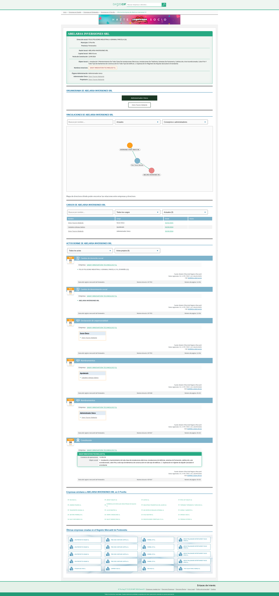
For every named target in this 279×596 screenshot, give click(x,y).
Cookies (213, 589)
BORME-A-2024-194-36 (194, 389)
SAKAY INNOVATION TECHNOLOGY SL (102, 265)
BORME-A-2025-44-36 (195, 278)
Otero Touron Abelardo (96, 76)
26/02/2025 (169, 223)
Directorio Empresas (168, 589)
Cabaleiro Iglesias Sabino (76, 227)
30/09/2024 (169, 227)
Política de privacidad (202, 589)
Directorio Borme (181, 589)
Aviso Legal (191, 589)
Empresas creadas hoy (153, 589)
